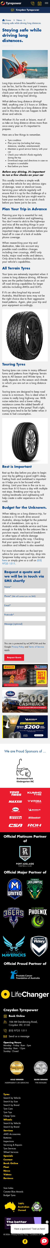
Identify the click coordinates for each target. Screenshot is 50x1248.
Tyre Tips (7, 1112)
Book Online (10, 1163)
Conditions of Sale (37, 1234)
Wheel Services (10, 1152)
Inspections (8, 1141)
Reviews (8, 1178)
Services (8, 1130)
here (4, 560)
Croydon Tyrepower (27, 9)
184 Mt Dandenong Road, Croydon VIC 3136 (23, 1023)
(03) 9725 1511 (18, 1030)
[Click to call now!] (32, 3)
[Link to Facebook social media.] (25, 1241)
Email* (7, 605)
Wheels (7, 1119)
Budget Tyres (9, 1195)
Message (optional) (13, 623)
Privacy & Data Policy (19, 1234)
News (6, 1170)
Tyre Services (9, 1148)
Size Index (8, 1188)
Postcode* (9, 614)
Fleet (6, 1167)
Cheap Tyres (9, 1115)
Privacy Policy (18, 646)
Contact (7, 1159)
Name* (7, 586)
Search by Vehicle (12, 1097)
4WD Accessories (11, 1134)
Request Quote (14, 657)
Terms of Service (36, 646)
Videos (7, 1174)
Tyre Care (8, 1108)
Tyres (6, 1094)
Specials (8, 1155)
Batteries (7, 1137)
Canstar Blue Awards (13, 1191)
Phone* (20, 596)
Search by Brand (11, 1105)
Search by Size (10, 1101)
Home (8, 20)
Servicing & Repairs (12, 1144)
